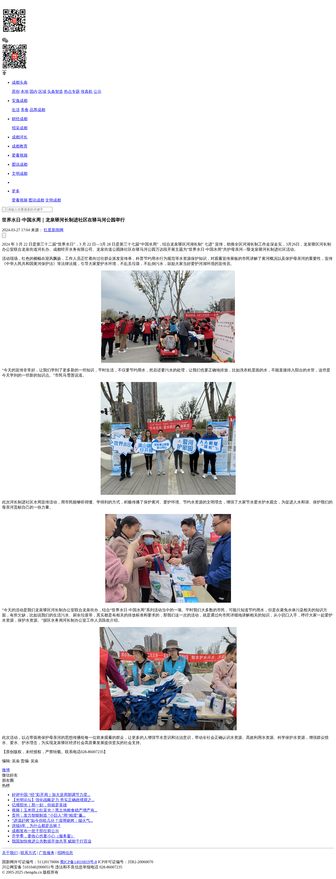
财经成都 (20, 119)
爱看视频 (20, 155)
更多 (16, 191)
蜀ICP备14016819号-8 (78, 862)
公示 (97, 91)
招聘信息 (65, 853)
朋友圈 (8, 780)
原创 (16, 91)
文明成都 (20, 173)
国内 (33, 91)
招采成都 (20, 128)
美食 (25, 110)
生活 (16, 110)
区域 (42, 91)
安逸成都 (20, 101)
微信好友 (10, 775)
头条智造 (55, 91)
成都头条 (20, 82)
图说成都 (20, 164)
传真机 (86, 91)
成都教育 (20, 146)
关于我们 (10, 853)
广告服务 (47, 853)
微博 (6, 770)
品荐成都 (37, 110)
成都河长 (20, 137)
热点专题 (72, 91)
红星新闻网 (53, 230)
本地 (25, 91)
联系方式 (28, 853)
